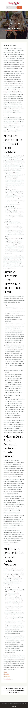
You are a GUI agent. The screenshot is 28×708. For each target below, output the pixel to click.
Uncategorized (7, 679)
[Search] (19, 7)
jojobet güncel (7, 676)
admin (7, 45)
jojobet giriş (6, 674)
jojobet (5, 672)
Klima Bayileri (14, 3)
